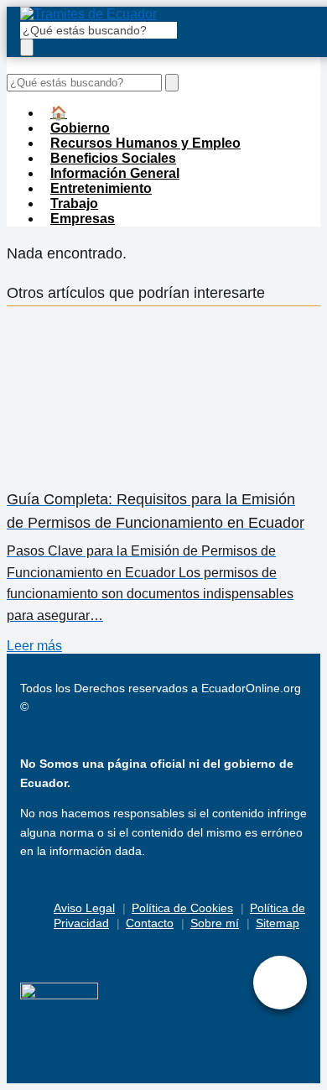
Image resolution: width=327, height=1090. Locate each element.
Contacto (150, 923)
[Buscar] (27, 47)
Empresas (82, 218)
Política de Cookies (182, 908)
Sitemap (277, 923)
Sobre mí (214, 923)
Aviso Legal (84, 908)
